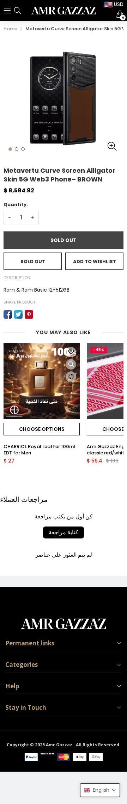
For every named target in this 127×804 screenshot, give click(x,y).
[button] (100, 790)
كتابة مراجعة (63, 532)
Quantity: (16, 204)
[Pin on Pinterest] (29, 314)
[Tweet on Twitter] (18, 314)
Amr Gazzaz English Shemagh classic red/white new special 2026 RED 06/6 (38, 450)
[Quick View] (71, 364)
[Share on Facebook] (8, 314)
